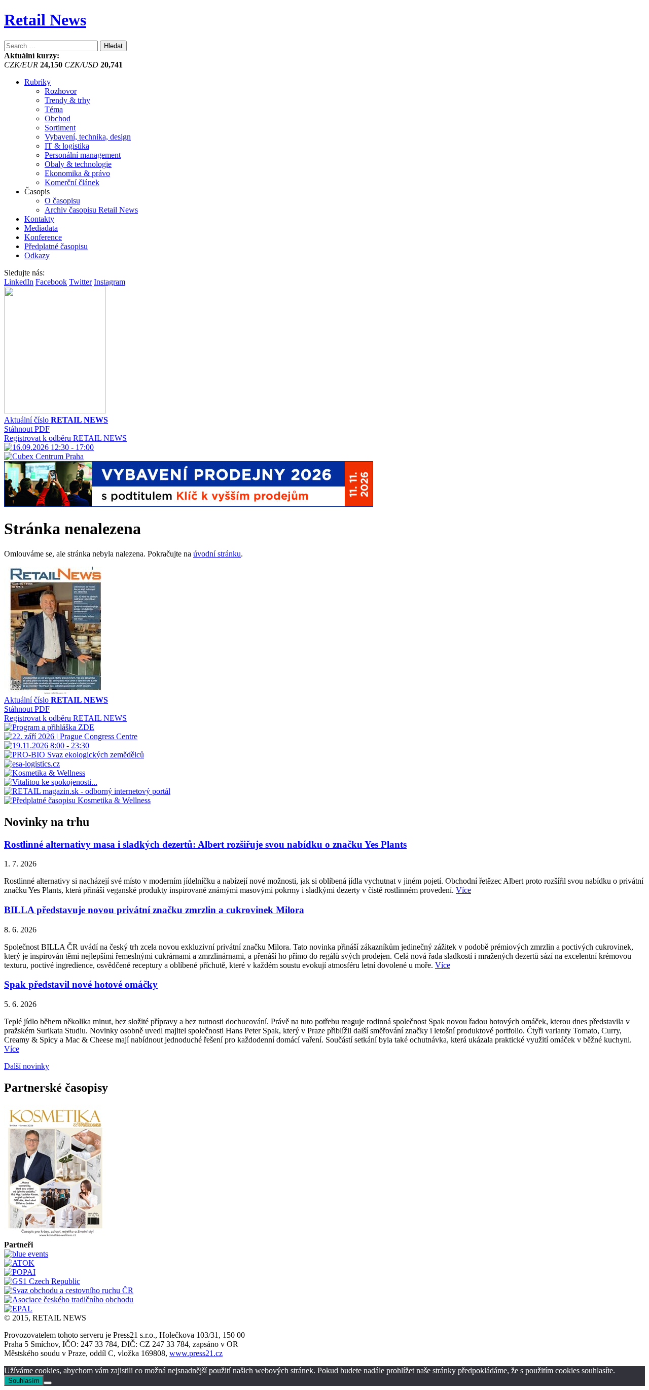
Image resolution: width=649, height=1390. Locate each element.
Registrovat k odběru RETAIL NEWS (65, 438)
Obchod (57, 118)
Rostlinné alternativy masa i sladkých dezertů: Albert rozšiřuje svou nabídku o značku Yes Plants (205, 844)
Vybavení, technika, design (88, 136)
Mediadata (41, 228)
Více (463, 890)
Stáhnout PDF (27, 429)
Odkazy (37, 255)
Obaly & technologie (78, 164)
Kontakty (39, 219)
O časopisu (62, 200)
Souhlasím (24, 1380)
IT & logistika (67, 146)
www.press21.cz (196, 1353)
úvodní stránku (217, 553)
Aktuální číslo (56, 419)
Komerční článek (72, 182)
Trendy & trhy (67, 100)
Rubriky (37, 82)
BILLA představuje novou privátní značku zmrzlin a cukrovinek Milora (154, 910)
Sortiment (60, 127)
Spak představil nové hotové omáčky (81, 984)
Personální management (83, 155)
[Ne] (48, 1382)
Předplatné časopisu (56, 246)
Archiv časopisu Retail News (91, 209)
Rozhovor (61, 91)
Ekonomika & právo (77, 173)
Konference (43, 237)
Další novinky (26, 1066)
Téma (54, 109)
